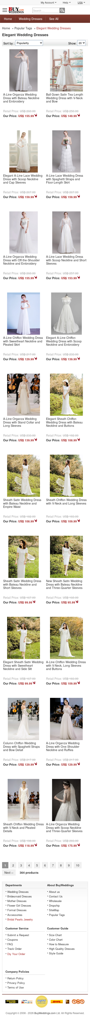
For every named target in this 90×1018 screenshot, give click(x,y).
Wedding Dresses (30, 19)
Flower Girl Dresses (19, 905)
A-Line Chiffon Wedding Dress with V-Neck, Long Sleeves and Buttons (66, 665)
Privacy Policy (16, 983)
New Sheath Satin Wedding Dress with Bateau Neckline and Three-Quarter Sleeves (64, 584)
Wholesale (55, 901)
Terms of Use (15, 987)
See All (53, 19)
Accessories (14, 915)
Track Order (14, 949)
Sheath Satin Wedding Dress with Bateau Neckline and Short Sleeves (22, 584)
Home (8, 19)
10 (77, 865)
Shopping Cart (85, 10)
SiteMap (54, 910)
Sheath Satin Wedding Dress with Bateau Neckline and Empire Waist (22, 503)
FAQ (10, 944)
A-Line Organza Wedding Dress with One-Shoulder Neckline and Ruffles (63, 746)
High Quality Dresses (62, 949)
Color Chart (56, 939)
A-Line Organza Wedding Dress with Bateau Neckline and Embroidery (21, 98)
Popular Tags (23, 28)
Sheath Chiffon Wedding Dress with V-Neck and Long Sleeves (66, 501)
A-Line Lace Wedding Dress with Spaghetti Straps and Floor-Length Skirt (64, 179)
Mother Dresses (17, 901)
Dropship (54, 905)
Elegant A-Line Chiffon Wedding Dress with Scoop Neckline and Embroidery (64, 341)
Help (65, 2)
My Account (47, 2)
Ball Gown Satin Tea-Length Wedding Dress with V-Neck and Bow (64, 98)
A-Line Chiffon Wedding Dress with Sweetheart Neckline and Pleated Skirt (23, 341)
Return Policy (15, 978)
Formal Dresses (17, 910)
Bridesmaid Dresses (19, 896)
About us (54, 892)
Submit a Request (18, 935)
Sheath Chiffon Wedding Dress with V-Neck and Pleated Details (23, 827)
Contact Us (56, 896)
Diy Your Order (16, 954)
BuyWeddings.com (45, 1013)
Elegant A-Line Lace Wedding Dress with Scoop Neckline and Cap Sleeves (22, 179)
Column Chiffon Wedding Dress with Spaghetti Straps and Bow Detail (21, 746)
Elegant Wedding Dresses (53, 28)
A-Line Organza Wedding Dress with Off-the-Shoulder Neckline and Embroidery (21, 260)
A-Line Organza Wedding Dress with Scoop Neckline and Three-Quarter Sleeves (64, 827)
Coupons (12, 939)
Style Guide (56, 953)
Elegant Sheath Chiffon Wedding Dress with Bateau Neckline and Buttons (64, 422)
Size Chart (55, 935)
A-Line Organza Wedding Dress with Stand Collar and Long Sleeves (21, 422)
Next (8, 872)
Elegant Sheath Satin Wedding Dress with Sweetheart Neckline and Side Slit (23, 665)
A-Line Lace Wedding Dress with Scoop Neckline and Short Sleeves (66, 260)
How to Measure (59, 944)
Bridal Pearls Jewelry (20, 919)
